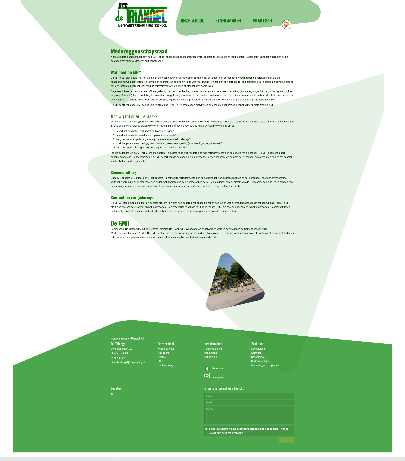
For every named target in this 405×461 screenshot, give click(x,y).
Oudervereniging (260, 361)
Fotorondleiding (213, 348)
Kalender (256, 352)
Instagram (217, 377)
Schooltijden (258, 348)
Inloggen (114, 459)
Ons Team (163, 352)
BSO (160, 361)
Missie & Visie (166, 348)
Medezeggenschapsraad (265, 365)
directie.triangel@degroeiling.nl (128, 362)
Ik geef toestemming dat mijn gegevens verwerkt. (249, 430)
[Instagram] (207, 377)
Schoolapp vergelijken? (137, 459)
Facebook (217, 368)
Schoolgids (210, 356)
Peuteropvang (165, 365)
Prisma (162, 356)
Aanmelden (210, 352)
